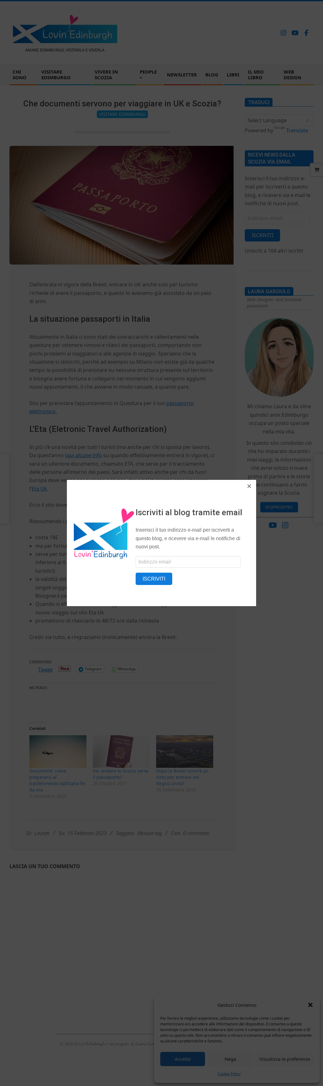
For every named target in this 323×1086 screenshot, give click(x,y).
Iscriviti (154, 579)
